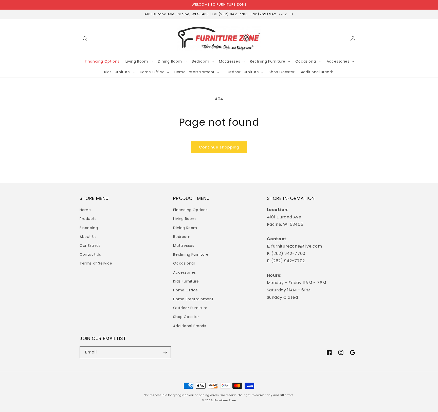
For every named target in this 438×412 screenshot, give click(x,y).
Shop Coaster (186, 316)
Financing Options (190, 209)
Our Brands (90, 245)
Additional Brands (189, 325)
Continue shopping (219, 147)
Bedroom (181, 236)
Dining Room (185, 227)
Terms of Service (96, 263)
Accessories (184, 272)
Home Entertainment (193, 299)
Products (88, 218)
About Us (88, 236)
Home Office (185, 290)
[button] (85, 38)
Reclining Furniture (190, 254)
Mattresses (183, 245)
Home (85, 209)
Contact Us (90, 254)
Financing (89, 227)
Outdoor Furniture (190, 307)
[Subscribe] (165, 352)
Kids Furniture (186, 281)
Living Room (184, 218)
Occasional (184, 263)
